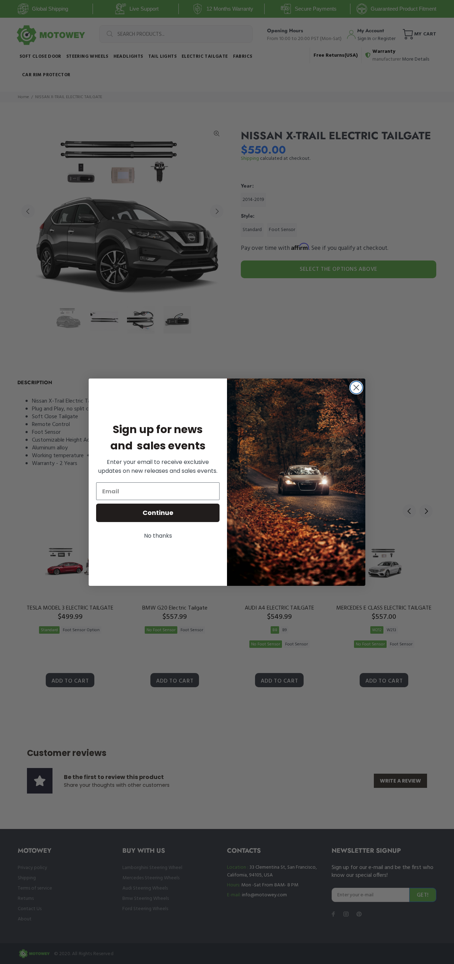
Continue (158, 512)
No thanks (158, 536)
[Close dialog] (356, 387)
